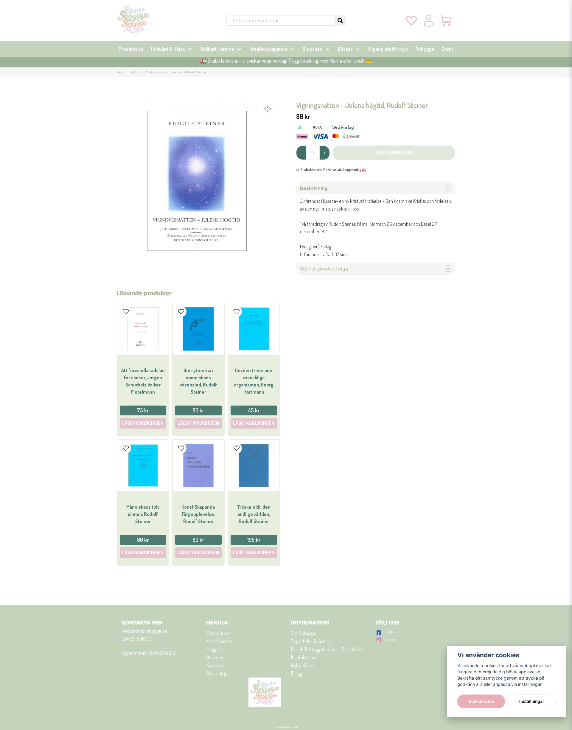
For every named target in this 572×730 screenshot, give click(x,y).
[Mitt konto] (429, 21)
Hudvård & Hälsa (168, 49)
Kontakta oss (304, 657)
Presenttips (131, 49)
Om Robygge (304, 633)
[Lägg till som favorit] (411, 21)
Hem (120, 72)
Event (447, 49)
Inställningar (531, 701)
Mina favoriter (220, 641)
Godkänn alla (481, 701)
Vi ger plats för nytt (388, 49)
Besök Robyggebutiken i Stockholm (327, 649)
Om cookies (217, 657)
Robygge (424, 49)
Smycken (312, 49)
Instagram (391, 639)
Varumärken (218, 633)
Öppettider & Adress (311, 641)
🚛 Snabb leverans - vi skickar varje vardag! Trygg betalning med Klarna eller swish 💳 (286, 60)
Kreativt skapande (268, 49)
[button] (340, 20)
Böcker (345, 49)
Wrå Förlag (343, 127)
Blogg (296, 673)
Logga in (214, 649)
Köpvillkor (216, 665)
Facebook (390, 632)
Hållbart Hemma (217, 49)
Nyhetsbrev (303, 665)
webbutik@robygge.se (144, 630)
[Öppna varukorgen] (446, 21)
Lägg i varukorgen (143, 423)
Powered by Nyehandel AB (286, 727)
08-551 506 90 (136, 638)
